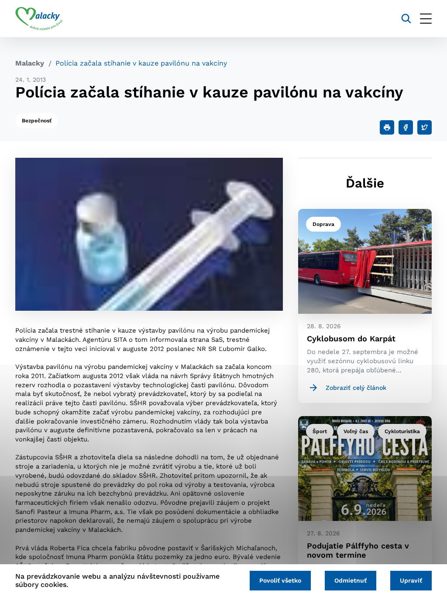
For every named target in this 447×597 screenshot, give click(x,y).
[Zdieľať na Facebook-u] (406, 127)
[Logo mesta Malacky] (39, 19)
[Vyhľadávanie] (406, 19)
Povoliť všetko (280, 580)
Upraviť (411, 580)
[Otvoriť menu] (426, 19)
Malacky (29, 63)
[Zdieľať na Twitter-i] (424, 127)
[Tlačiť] (387, 127)
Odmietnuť (350, 580)
